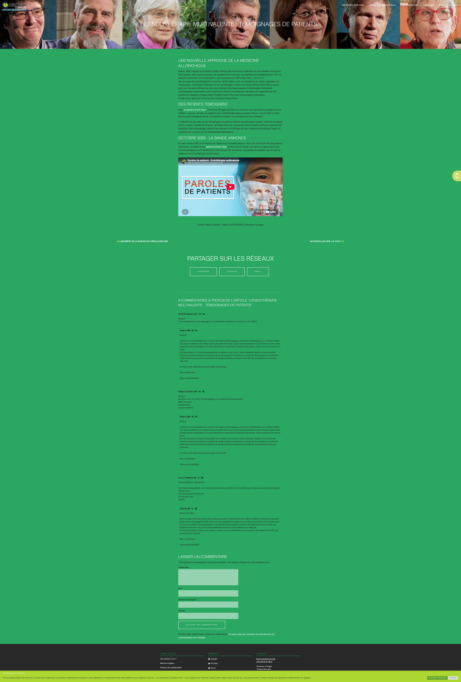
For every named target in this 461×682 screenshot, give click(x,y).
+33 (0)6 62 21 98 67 (264, 662)
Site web (181, 611)
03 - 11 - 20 (198, 478)
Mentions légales (167, 663)
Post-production (409, 5)
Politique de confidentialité (171, 668)
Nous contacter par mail (265, 659)
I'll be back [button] (453, 678)
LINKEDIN (232, 271)
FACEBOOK (203, 271)
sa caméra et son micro (194, 110)
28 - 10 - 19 (192, 331)
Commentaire (183, 567)
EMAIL (258, 271)
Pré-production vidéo (353, 5)
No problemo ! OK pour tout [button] (437, 678)
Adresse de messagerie (187, 600)
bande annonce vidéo (216, 147)
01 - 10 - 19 (200, 314)
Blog (441, 5)
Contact (453, 5)
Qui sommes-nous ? (168, 659)
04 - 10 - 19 (199, 392)
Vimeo (213, 668)
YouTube (214, 663)
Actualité (237, 32)
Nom (180, 588)
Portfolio (428, 5)
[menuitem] (353, 5)
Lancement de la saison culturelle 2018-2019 (143, 242)
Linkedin (213, 659)
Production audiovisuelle (382, 5)
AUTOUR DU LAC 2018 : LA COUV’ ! (326, 242)
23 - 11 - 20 (192, 509)
